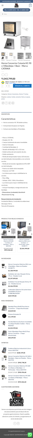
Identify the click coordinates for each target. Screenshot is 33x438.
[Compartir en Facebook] (6, 103)
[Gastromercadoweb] (16, 5)
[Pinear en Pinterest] (12, 103)
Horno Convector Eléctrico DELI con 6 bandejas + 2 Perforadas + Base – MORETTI (24, 243)
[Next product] (3, 74)
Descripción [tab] (5, 114)
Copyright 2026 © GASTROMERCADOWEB (16, 434)
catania (9, 97)
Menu (5, 14)
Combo (13, 97)
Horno (23, 97)
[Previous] (4, 35)
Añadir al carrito (22, 86)
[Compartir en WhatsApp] (3, 103)
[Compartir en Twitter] (9, 103)
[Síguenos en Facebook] (14, 423)
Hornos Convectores (24, 60)
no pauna (27, 97)
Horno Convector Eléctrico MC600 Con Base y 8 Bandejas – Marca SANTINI (8, 243)
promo (3, 99)
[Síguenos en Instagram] (18, 423)
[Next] (28, 35)
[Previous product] (6, 74)
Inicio (3, 60)
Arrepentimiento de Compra (16, 431)
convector (18, 97)
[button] (2, 5)
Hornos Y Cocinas (11, 60)
